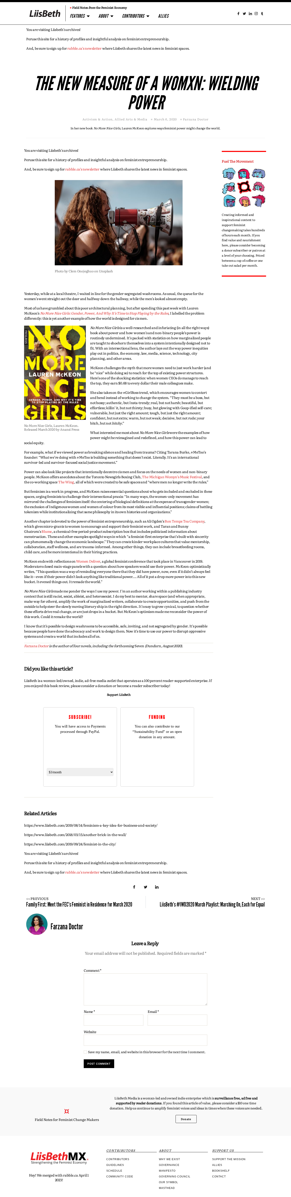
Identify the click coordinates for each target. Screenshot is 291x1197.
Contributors (133, 16)
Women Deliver (88, 561)
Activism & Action (97, 119)
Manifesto (167, 1170)
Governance (169, 1165)
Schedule (114, 1170)
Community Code (119, 1176)
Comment (92, 970)
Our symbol (168, 1182)
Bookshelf (221, 1170)
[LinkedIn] (250, 13)
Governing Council (174, 1176)
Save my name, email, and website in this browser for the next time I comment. (147, 1052)
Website (90, 1031)
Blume (47, 531)
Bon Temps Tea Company (184, 521)
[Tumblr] (262, 13)
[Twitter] (244, 13)
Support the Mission (229, 1159)
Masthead (167, 1188)
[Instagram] (256, 13)
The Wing (66, 481)
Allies (163, 16)
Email (153, 1012)
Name (89, 1012)
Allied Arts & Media (131, 119)
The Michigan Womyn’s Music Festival (172, 476)
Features (77, 16)
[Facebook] (238, 13)
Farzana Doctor (36, 645)
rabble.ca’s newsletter (84, 48)
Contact (219, 1176)
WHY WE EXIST (169, 1159)
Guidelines (115, 1165)
